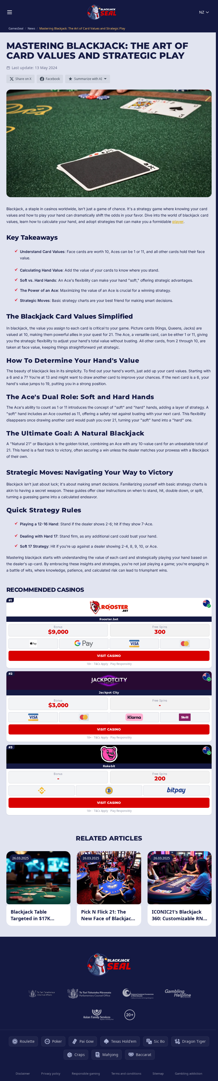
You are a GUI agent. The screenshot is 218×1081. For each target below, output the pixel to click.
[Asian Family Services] (98, 1015)
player (177, 221)
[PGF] (138, 993)
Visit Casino (109, 656)
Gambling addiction (188, 1073)
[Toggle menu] (9, 12)
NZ (201, 12)
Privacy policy (50, 1073)
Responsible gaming (86, 1073)
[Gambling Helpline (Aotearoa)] (178, 993)
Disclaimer (23, 1073)
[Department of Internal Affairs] (41, 993)
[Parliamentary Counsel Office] (89, 993)
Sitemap (158, 1073)
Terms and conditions (126, 1073)
